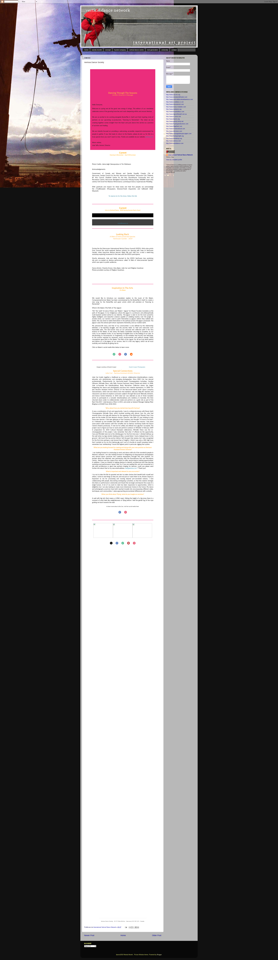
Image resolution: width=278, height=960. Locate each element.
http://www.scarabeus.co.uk (175, 102)
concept (108, 50)
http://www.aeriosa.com (173, 141)
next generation (152, 50)
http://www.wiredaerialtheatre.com (176, 97)
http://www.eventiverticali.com (175, 128)
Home (123, 935)
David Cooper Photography (137, 367)
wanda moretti (97, 50)
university (164, 50)
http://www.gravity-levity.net (174, 121)
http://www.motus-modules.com (176, 107)
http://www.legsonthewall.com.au (176, 114)
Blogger (159, 954)
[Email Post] (125, 927)
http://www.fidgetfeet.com (174, 126)
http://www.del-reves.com (174, 131)
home (86, 50)
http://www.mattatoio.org (173, 109)
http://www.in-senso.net (173, 116)
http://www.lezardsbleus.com (175, 111)
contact (173, 50)
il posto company (120, 50)
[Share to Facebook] (136, 927)
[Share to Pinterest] (138, 927)
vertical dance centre (136, 50)
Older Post (156, 935)
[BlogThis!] (132, 927)
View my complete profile (174, 159)
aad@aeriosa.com (131, 468)
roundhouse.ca (123, 223)
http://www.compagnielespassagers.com (178, 133)
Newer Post (89, 935)
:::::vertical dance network (105, 10)
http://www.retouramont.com (175, 104)
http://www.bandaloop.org (174, 138)
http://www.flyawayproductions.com (177, 124)
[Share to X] (134, 927)
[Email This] (130, 927)
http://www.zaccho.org (173, 94)
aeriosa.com (149, 137)
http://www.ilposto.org (173, 119)
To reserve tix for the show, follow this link (123, 196)
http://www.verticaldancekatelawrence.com (179, 99)
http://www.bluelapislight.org (175, 136)
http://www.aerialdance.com (174, 143)
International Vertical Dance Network (180, 155)
